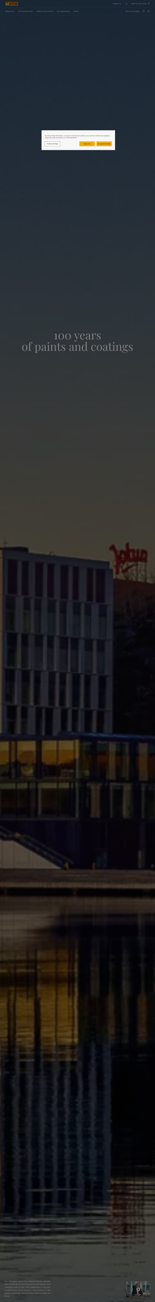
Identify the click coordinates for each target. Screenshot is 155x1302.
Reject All (87, 144)
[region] (78, 140)
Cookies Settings (52, 144)
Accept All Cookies (104, 144)
